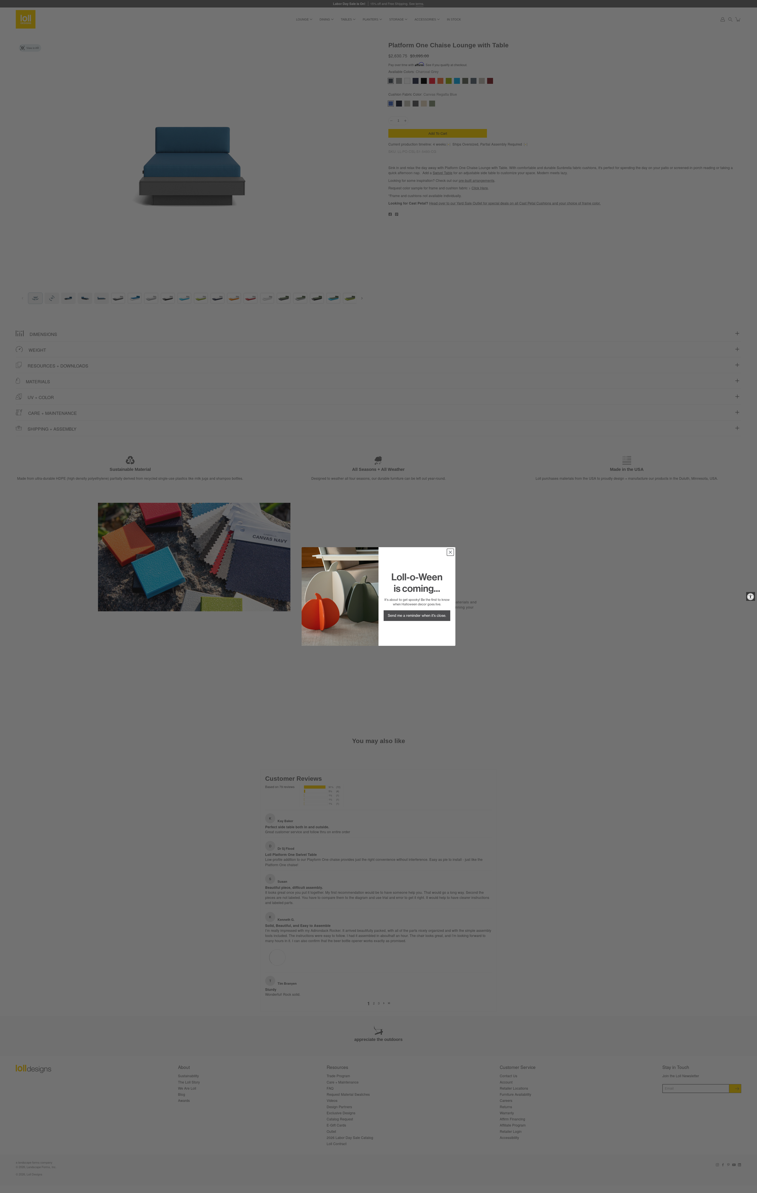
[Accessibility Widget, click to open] (750, 596)
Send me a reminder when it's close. (417, 615)
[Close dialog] (450, 552)
